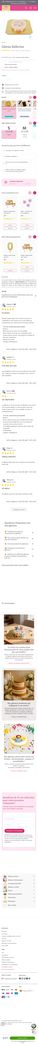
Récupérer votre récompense (9, 943)
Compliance (5, 955)
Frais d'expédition (22, 1041)
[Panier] (30, 8)
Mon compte (5, 945)
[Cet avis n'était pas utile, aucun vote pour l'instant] (34, 349)
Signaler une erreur (6, 941)
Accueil (3, 42)
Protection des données (8, 962)
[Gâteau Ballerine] (9, 581)
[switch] (33, 1032)
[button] (2, 1024)
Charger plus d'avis (19, 509)
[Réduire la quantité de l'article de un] (3, 79)
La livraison (5, 934)
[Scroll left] (29, 192)
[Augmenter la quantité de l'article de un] (9, 79)
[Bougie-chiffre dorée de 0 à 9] (10, 252)
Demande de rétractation (8, 969)
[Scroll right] (34, 192)
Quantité (4, 75)
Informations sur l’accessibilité (9, 964)
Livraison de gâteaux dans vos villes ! (11, 936)
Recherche (4, 931)
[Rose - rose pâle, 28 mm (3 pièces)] (27, 208)
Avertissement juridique (8, 957)
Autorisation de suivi (7, 967)
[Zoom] (30, 37)
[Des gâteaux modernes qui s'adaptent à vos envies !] (19, 685)
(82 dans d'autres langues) (23, 50)
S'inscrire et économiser (14, 831)
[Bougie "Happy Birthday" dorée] (10, 208)
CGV (3, 952)
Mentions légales (6, 960)
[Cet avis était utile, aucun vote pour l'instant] (30, 349)
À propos (4, 938)
